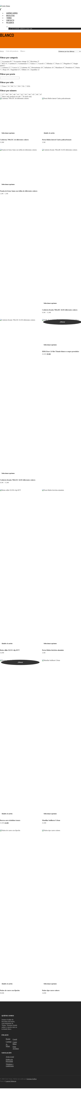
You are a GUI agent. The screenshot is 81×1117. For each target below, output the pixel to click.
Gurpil (15, 1039)
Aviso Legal (10, 1057)
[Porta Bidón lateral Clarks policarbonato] (61, 117)
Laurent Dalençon (10, 1081)
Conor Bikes (15, 1043)
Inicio (2, 51)
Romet (8, 1039)
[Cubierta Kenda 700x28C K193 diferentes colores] (61, 227)
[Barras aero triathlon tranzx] (19, 738)
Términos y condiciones (10, 1065)
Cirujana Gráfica (31, 1079)
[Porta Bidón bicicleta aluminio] (61, 568)
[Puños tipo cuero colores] (61, 908)
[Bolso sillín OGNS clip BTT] (19, 568)
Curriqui (8, 1042)
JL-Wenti (8, 1045)
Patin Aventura (15, 1047)
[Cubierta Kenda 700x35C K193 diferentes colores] (19, 398)
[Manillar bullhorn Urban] (61, 738)
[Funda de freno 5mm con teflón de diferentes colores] (19, 168)
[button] (49, 133)
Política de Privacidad (9, 1060)
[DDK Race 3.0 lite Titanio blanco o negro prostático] (61, 333)
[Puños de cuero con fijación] (19, 908)
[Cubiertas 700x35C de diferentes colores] (19, 117)
